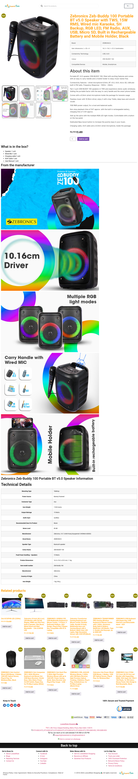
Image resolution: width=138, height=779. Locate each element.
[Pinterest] (18, 705)
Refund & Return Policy (116, 761)
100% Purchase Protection (117, 758)
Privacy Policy (113, 763)
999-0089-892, (91, 730)
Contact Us (10, 761)
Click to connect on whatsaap (69, 739)
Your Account (113, 754)
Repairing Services (12, 758)
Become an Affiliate (81, 756)
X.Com (42, 756)
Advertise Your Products (82, 758)
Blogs (8, 756)
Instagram (43, 758)
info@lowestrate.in (78, 735)
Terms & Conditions (115, 766)
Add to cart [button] (7, 626)
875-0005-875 (70, 730)
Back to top (69, 745)
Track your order (114, 756)
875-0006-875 (81, 730)
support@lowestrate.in (63, 735)
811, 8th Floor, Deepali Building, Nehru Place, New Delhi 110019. (70, 728)
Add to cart (83, 139)
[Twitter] (8, 705)
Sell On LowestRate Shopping (84, 754)
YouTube (43, 761)
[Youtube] (11, 705)
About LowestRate (12, 754)
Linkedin (43, 763)
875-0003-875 (49, 730)
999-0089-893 (102, 730)
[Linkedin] (15, 705)
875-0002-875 (38, 730)
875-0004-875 (59, 730)
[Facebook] (4, 705)
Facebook (43, 754)
